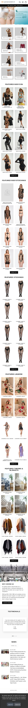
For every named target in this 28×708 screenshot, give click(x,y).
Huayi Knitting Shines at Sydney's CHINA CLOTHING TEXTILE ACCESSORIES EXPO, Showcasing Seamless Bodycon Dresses (18, 668)
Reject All (17, 704)
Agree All (10, 704)
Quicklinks (13, 690)
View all (14, 175)
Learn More (7, 602)
